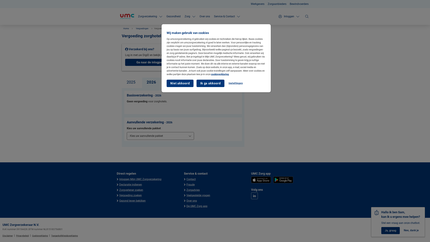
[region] (216, 58)
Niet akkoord (180, 83)
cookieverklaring (220, 74)
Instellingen (236, 83)
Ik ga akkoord (210, 83)
